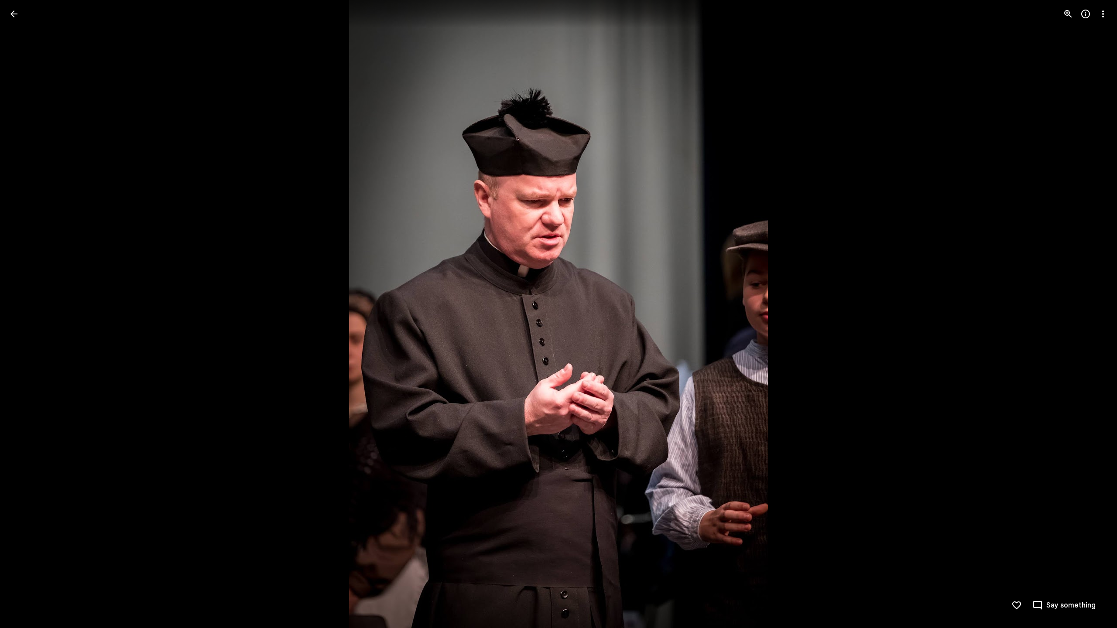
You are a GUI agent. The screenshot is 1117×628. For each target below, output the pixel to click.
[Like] (1016, 605)
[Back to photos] (13, 13)
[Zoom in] (1068, 14)
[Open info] (1085, 14)
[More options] (1103, 14)
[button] (24, 314)
